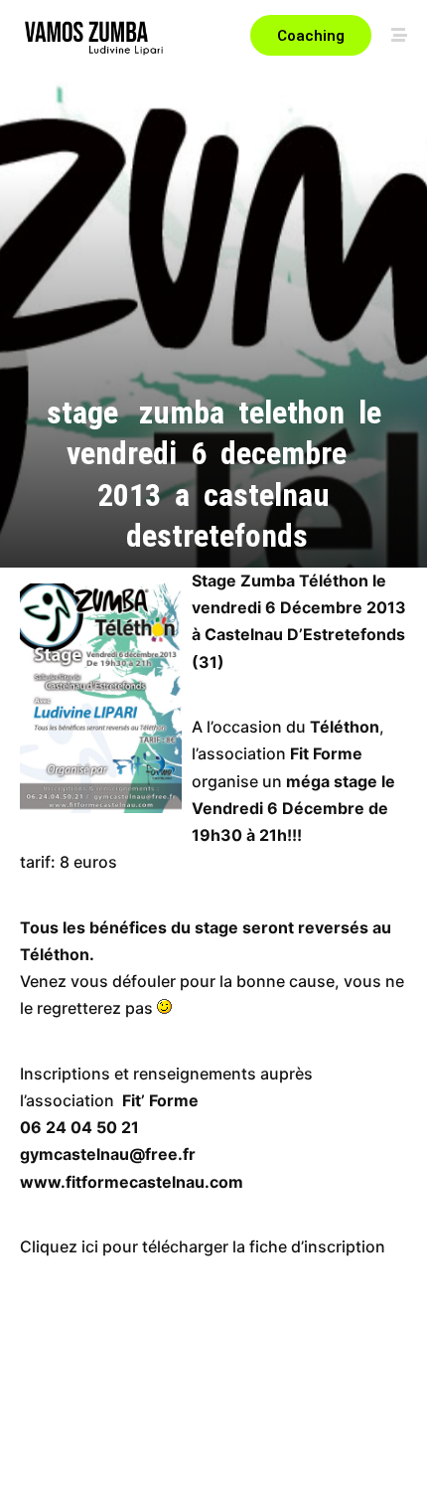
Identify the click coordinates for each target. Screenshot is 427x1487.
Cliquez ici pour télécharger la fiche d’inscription (202, 1246)
